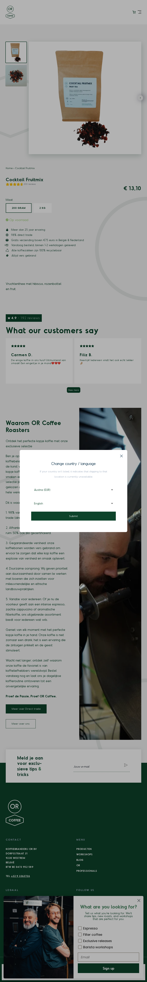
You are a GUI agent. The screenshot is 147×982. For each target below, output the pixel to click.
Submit (73, 516)
